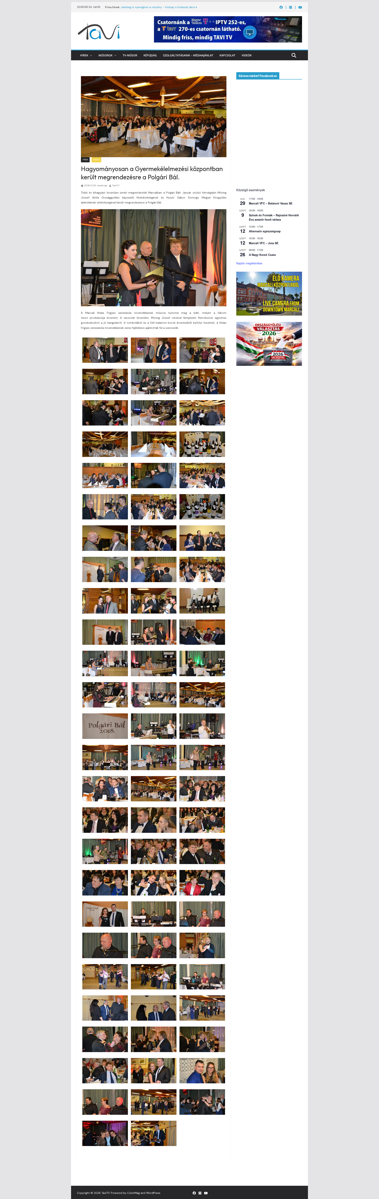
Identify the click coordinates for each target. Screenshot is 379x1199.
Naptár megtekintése (249, 263)
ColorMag (133, 1193)
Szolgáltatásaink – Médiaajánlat (188, 55)
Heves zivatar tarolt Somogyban (142, 7)
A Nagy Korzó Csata (262, 255)
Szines (96, 159)
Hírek (84, 55)
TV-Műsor (130, 55)
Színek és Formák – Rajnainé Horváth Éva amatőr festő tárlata (274, 217)
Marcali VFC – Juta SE (263, 243)
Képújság (150, 55)
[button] (90, 55)
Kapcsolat (227, 55)
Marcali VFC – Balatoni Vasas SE (270, 203)
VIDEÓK (247, 55)
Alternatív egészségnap (265, 231)
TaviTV (115, 185)
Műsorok (106, 55)
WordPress (153, 1193)
